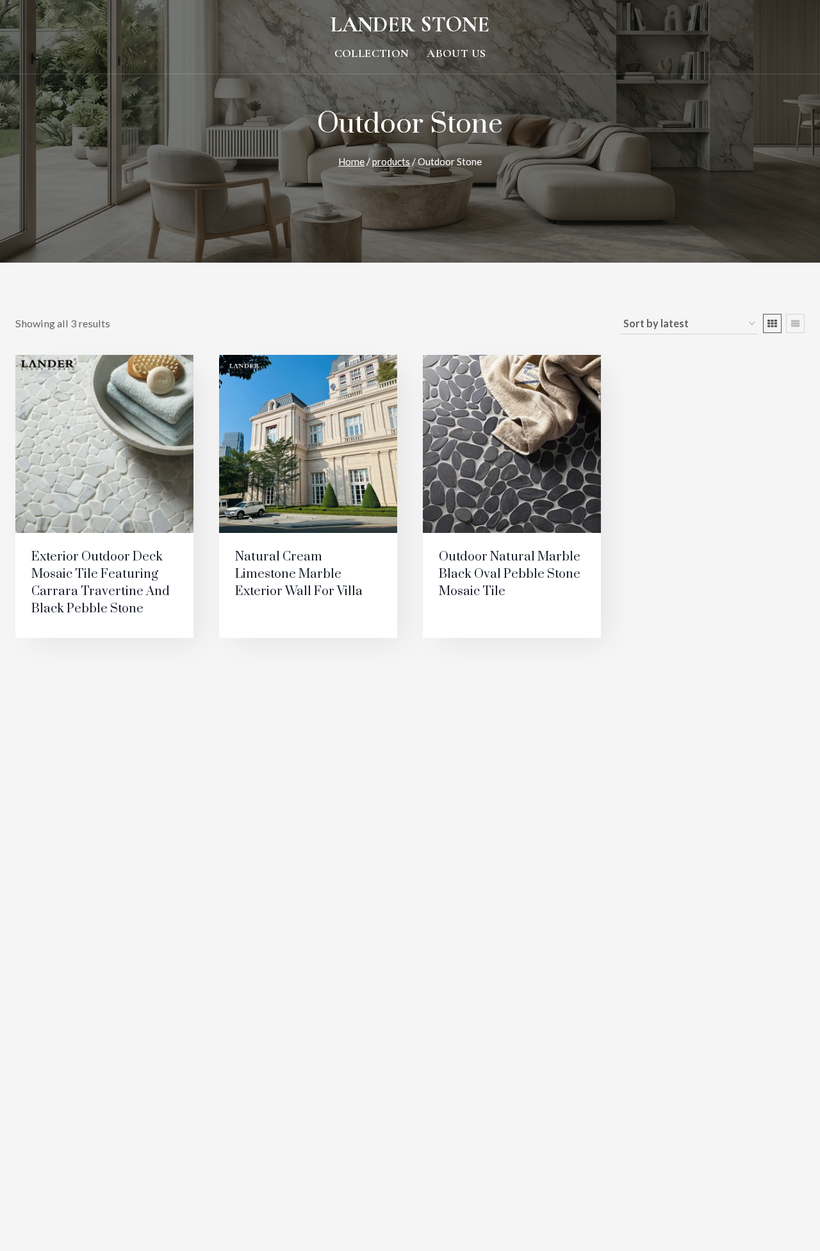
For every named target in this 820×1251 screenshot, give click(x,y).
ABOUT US (456, 53)
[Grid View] (772, 323)
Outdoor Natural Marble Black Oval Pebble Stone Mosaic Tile (509, 574)
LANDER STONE (410, 24)
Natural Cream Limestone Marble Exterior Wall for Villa (299, 574)
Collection (371, 53)
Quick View (277, 629)
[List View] (795, 323)
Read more (59, 626)
